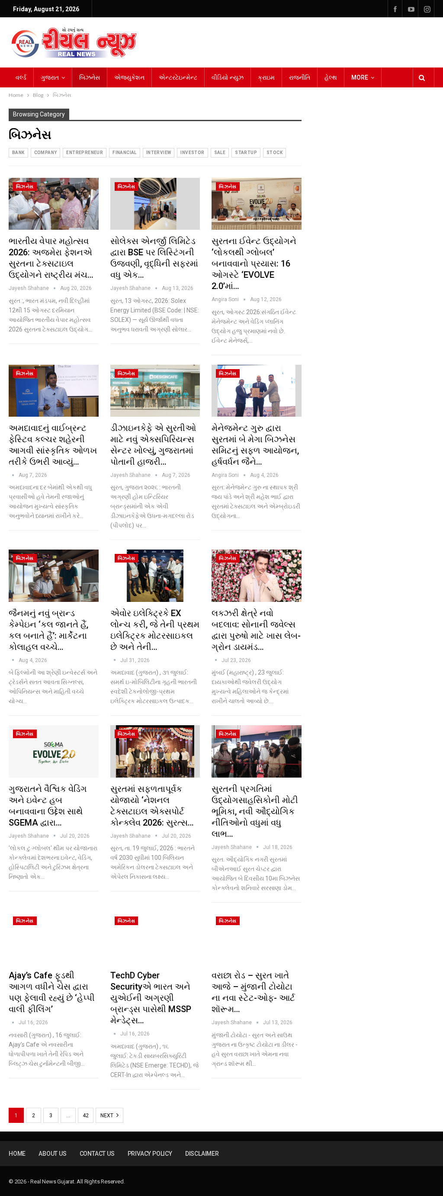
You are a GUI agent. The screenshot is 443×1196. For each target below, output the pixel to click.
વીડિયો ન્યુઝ (228, 77)
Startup (246, 152)
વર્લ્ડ (21, 77)
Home (17, 1153)
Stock (274, 152)
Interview (158, 152)
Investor (192, 152)
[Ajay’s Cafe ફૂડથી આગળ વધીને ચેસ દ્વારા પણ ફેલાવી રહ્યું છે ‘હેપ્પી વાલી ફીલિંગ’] (54, 938)
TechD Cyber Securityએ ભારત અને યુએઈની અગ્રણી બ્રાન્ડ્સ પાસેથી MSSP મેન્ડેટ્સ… (150, 998)
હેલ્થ (330, 77)
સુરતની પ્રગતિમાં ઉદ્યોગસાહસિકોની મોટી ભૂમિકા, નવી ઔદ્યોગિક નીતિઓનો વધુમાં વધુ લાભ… (255, 811)
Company (45, 152)
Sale (220, 152)
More (359, 77)
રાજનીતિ (299, 77)
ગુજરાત (50, 77)
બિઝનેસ (89, 77)
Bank (18, 152)
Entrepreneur (84, 152)
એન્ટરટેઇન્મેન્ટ (178, 77)
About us (52, 1153)
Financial (124, 152)
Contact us (97, 1153)
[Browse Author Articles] (14, 475)
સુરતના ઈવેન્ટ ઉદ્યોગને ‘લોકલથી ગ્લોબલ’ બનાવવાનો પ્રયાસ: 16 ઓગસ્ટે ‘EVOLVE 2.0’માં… (254, 263)
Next (107, 1115)
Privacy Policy (150, 1153)
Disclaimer (202, 1153)
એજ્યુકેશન (129, 77)
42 (86, 1115)
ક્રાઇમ (266, 77)
